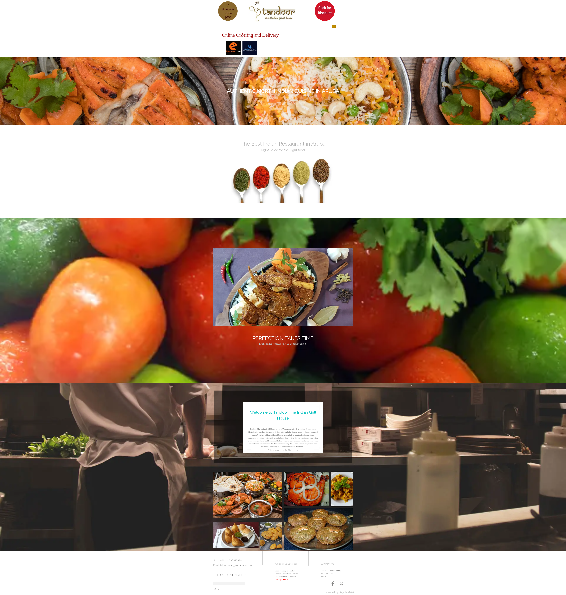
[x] (341, 583)
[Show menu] (334, 26)
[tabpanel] (283, 91)
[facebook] (332, 583)
